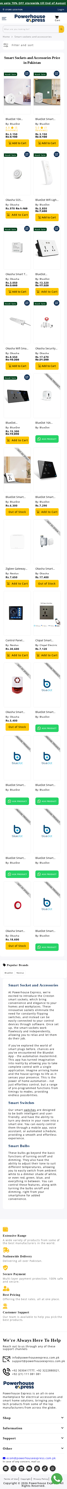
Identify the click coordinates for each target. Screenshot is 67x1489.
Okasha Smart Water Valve (44, 568)
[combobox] (31, 29)
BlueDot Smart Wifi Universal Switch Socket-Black (44, 497)
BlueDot (15, 123)
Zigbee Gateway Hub (15, 568)
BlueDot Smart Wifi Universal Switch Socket (15, 497)
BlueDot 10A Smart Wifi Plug (15, 119)
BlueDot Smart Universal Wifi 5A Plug (45, 119)
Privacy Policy (41, 1479)
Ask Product (49, 439)
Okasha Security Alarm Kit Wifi (45, 348)
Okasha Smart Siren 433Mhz (14, 712)
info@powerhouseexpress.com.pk (35, 1357)
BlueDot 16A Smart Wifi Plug (44, 422)
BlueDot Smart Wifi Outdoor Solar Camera (17, 858)
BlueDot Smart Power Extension (45, 858)
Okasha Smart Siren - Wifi (14, 931)
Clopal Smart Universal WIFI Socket (44, 640)
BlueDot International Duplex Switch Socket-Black (14, 422)
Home (6, 37)
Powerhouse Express (43, 1483)
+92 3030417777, (24, 1370)
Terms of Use (11, 1479)
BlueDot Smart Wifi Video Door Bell (15, 785)
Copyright (26, 1479)
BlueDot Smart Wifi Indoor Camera (44, 785)
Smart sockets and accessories (33, 37)
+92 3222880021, (48, 1370)
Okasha (14, 204)
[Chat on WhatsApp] (56, 1478)
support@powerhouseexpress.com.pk (38, 1361)
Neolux (14, 573)
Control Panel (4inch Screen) (14, 640)
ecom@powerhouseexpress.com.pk (31, 1458)
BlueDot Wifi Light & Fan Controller (46, 200)
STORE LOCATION (14, 9)
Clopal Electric (48, 645)
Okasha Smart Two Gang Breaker (17, 274)
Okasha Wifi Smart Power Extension (17, 348)
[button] (59, 18)
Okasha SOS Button (13, 200)
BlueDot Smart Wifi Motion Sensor (44, 712)
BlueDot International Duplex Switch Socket (44, 274)
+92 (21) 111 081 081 (26, 1374)
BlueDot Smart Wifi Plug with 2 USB (45, 931)
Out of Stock (17, 512)
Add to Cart (18, 143)
